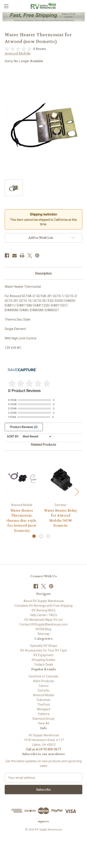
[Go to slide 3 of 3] (48, 536)
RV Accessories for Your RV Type (43, 650)
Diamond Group (43, 718)
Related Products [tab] (43, 445)
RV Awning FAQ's (44, 610)
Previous (5, 491)
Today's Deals (43, 664)
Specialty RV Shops (43, 645)
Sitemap (43, 634)
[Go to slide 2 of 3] (41, 536)
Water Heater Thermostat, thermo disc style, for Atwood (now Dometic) (21, 520)
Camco (44, 686)
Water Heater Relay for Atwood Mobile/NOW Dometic (60, 518)
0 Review (39, 49)
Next (76, 491)
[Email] (14, 255)
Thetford (43, 704)
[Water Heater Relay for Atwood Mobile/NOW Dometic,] (60, 478)
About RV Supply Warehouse (43, 601)
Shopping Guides (43, 660)
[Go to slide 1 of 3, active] (34, 536)
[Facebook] (7, 255)
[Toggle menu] (6, 6)
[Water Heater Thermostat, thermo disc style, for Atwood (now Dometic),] (21, 478)
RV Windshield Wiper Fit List (44, 620)
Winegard (43, 709)
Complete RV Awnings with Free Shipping (43, 605)
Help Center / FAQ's (43, 615)
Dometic (44, 690)
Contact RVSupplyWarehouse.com (43, 624)
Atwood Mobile (43, 695)
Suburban (43, 700)
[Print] (22, 255)
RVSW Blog (43, 629)
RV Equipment (43, 655)
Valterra (43, 714)
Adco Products (43, 681)
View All (43, 723)
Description (43, 273)
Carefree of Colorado (43, 676)
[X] (29, 255)
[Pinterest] (37, 255)
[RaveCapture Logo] (22, 370)
